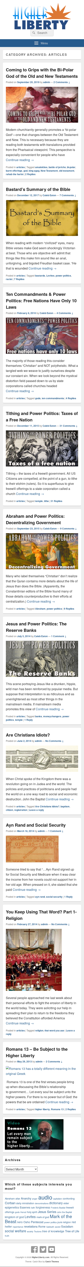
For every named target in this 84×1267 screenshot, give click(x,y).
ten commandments (53, 398)
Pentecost (37, 1222)
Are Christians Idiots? (28, 735)
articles (20, 167)
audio (45, 1197)
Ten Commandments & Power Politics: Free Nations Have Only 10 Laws (41, 300)
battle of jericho (57, 167)
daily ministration (25, 1203)
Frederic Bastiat (58, 1207)
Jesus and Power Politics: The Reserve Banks (36, 627)
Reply (28, 720)
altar (17, 1198)
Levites (50, 275)
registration (20, 810)
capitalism (57, 1198)
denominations (41, 1203)
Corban (10, 1203)
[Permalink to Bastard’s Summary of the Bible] (42, 238)
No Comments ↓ (54, 741)
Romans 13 (57, 1109)
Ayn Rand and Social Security (36, 825)
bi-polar (71, 167)
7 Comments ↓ (68, 195)
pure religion (64, 1222)
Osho (26, 1222)
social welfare (15, 1230)
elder (66, 1203)
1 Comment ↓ (58, 636)
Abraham (40, 608)
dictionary (56, 1203)
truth (7, 1235)
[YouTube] (51, 1249)
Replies (30, 174)
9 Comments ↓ (68, 528)
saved (57, 1226)
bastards (40, 275)
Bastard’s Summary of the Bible (38, 189)
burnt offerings (14, 170)
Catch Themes (52, 1261)
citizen (9, 810)
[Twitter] (43, 1249)
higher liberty (42, 1109)
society (30, 1231)
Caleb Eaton (49, 195)
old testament (66, 170)
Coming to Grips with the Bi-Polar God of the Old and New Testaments (42, 72)
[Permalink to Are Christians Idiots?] (42, 773)
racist (9, 279)
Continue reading (20, 160)
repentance (18, 1226)
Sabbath (50, 1226)
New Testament (49, 170)
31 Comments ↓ (69, 425)
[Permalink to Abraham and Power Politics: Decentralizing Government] (42, 571)
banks (38, 716)
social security (54, 896)
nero (20, 1222)
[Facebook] (34, 1249)
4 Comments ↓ (65, 313)
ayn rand (40, 896)
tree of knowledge (53, 1231)
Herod (23, 1212)
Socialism (67, 1226)
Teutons (37, 1231)
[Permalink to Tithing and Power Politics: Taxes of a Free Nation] (42, 468)
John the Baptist (64, 1212)
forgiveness (43, 1207)
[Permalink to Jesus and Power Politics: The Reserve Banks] (42, 679)
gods (38, 398)
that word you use (54, 1030)
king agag (34, 170)
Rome (42, 1226)
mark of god (43, 1217)
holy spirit (32, 1212)
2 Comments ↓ (62, 82)
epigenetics (12, 1207)
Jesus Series (47, 1211)
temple (39, 501)
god (25, 170)
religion (39, 1030)
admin (46, 82)
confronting (69, 1198)
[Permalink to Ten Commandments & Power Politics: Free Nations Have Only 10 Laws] (42, 355)
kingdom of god (14, 1217)
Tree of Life (72, 1231)
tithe (46, 501)
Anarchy (26, 1198)
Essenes (25, 1207)
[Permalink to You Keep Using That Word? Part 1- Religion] (34, 992)
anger (35, 1198)
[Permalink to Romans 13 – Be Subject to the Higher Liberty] (42, 1073)
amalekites (41, 167)
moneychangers (52, 716)
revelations (31, 1226)
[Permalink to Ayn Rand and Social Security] (32, 864)
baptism (65, 806)
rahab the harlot (14, 174)
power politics (63, 275)
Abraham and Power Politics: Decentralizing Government (35, 519)
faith (33, 1207)
